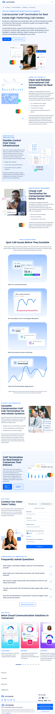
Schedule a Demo (18, 486)
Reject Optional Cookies (45, 708)
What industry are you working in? (34, 539)
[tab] (32, 504)
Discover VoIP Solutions (7, 487)
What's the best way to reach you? (35, 531)
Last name (29, 518)
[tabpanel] (39, 529)
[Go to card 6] (33, 664)
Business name (30, 524)
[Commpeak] (8, 2)
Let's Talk (7, 39)
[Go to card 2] (23, 664)
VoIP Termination (16, 7)
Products (8, 7)
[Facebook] (2, 700)
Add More (28, 536)
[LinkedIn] (5, 700)
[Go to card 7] (36, 664)
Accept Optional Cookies (45, 705)
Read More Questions (27, 604)
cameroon (25, 7)
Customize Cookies (45, 711)
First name (29, 511)
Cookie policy (8, 713)
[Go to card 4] (28, 664)
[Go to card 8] (38, 664)
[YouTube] (14, 700)
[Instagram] (11, 700)
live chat (12, 512)
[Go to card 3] (25, 664)
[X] (8, 700)
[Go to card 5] (31, 664)
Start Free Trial (18, 39)
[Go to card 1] (18, 664)
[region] (27, 708)
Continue (39, 546)
